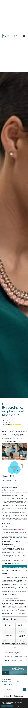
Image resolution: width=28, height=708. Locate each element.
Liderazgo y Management (15, 424)
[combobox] (12, 689)
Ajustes (16, 705)
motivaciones (18, 529)
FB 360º (20, 438)
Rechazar (10, 705)
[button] (23, 36)
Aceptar (4, 705)
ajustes (10, 703)
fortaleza (11, 652)
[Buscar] (24, 689)
